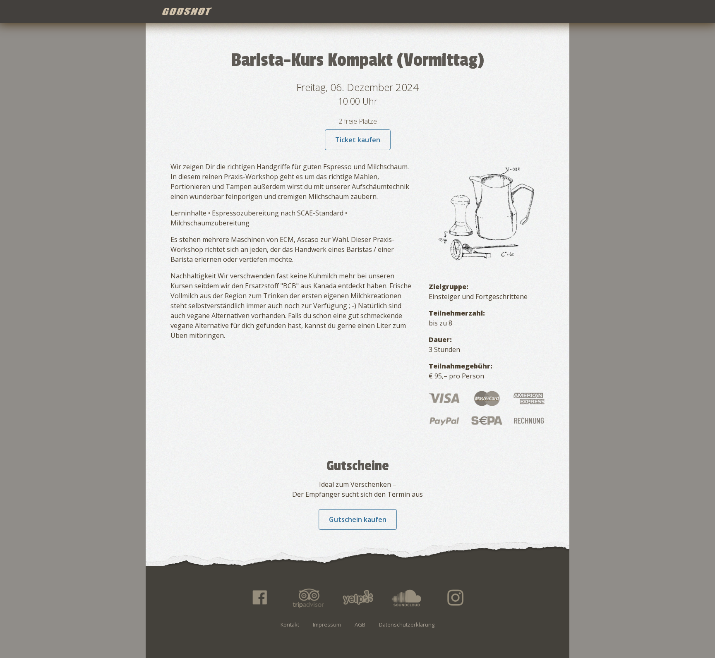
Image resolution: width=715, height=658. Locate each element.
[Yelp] (357, 597)
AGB (360, 624)
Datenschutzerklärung (406, 624)
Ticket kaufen (357, 139)
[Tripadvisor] (308, 597)
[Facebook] (259, 597)
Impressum (327, 624)
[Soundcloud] (406, 597)
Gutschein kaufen (357, 519)
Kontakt (290, 624)
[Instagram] (456, 597)
